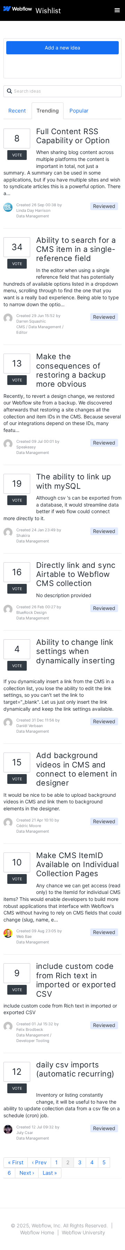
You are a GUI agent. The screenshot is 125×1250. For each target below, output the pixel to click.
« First (15, 1162)
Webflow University (83, 1232)
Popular (79, 110)
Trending (47, 110)
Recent (17, 110)
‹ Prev (39, 1162)
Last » (50, 1173)
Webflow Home (37, 1232)
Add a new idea (62, 48)
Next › (26, 1173)
